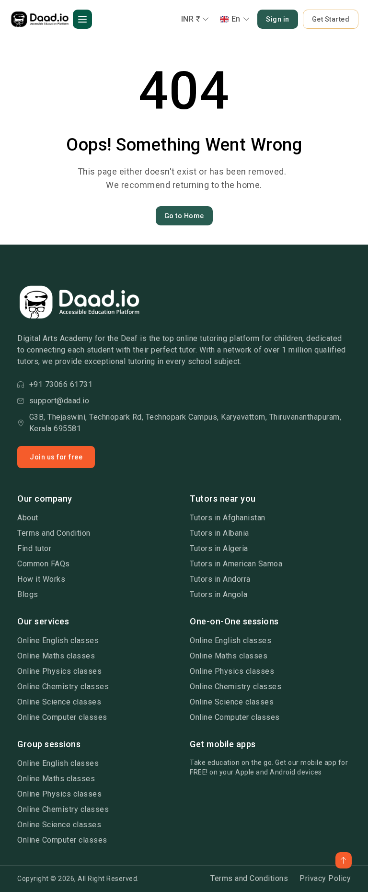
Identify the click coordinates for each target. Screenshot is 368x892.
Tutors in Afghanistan (227, 517)
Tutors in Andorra (220, 579)
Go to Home (184, 216)
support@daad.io (59, 400)
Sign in (277, 19)
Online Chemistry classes (63, 686)
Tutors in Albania (219, 533)
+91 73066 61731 (61, 384)
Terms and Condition (54, 533)
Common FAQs (43, 563)
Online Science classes (59, 701)
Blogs (27, 594)
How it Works (41, 579)
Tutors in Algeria (219, 548)
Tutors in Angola (218, 594)
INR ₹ (190, 18)
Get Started (331, 19)
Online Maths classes (56, 655)
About (27, 517)
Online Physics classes (59, 671)
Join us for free (56, 457)
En (236, 18)
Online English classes (58, 640)
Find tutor (34, 548)
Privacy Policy (325, 878)
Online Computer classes (62, 717)
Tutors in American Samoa (236, 563)
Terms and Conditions (249, 878)
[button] (82, 19)
